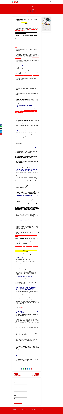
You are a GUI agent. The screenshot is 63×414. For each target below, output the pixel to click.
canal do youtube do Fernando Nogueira (27, 191)
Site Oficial (37, 364)
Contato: (43, 409)
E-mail (15, 395)
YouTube (34, 6)
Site (14, 398)
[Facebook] (21, 369)
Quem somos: (14, 409)
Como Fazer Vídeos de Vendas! (35, 375)
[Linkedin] (27, 369)
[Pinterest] (31, 369)
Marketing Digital (29, 6)
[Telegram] (29, 369)
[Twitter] (25, 369)
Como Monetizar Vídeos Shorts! (17, 375)
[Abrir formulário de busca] (50, 2)
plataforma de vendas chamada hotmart (22, 166)
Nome (15, 392)
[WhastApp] (23, 369)
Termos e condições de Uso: (35, 409)
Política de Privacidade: (24, 409)
